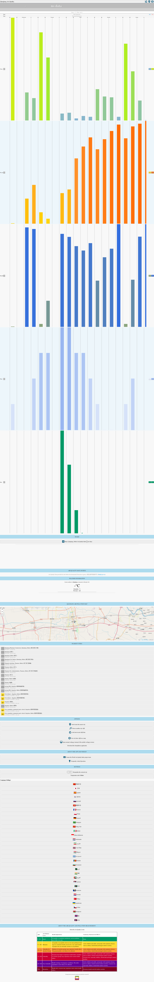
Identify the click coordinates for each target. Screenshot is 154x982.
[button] (74, 621)
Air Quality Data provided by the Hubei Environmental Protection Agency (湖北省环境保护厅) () (77, 574)
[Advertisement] (48, 556)
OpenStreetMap (144, 639)
